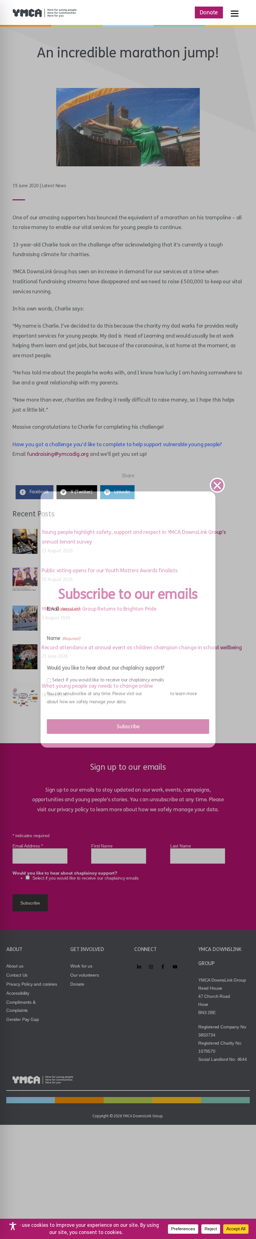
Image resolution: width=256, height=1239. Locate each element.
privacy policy (156, 693)
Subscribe (128, 726)
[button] (217, 485)
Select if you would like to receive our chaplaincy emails (108, 680)
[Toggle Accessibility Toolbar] (13, 1226)
